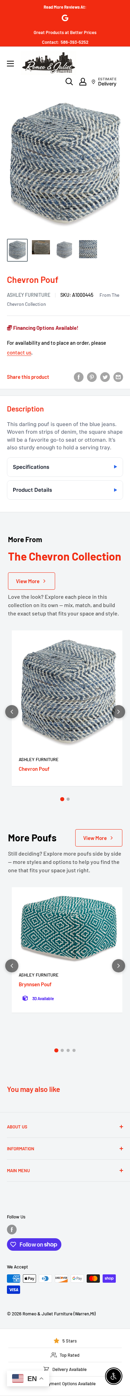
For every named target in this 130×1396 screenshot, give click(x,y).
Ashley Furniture (28, 295)
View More (28, 581)
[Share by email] (118, 376)
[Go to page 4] (74, 1050)
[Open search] (69, 81)
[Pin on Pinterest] (92, 376)
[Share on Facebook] (79, 376)
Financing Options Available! (45, 328)
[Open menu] (10, 63)
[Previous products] (11, 711)
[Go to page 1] (62, 799)
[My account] (82, 81)
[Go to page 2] (68, 799)
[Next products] (118, 711)
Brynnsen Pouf (35, 984)
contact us (19, 352)
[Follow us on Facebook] (12, 1229)
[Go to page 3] (68, 1050)
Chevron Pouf (34, 769)
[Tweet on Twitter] (105, 376)
